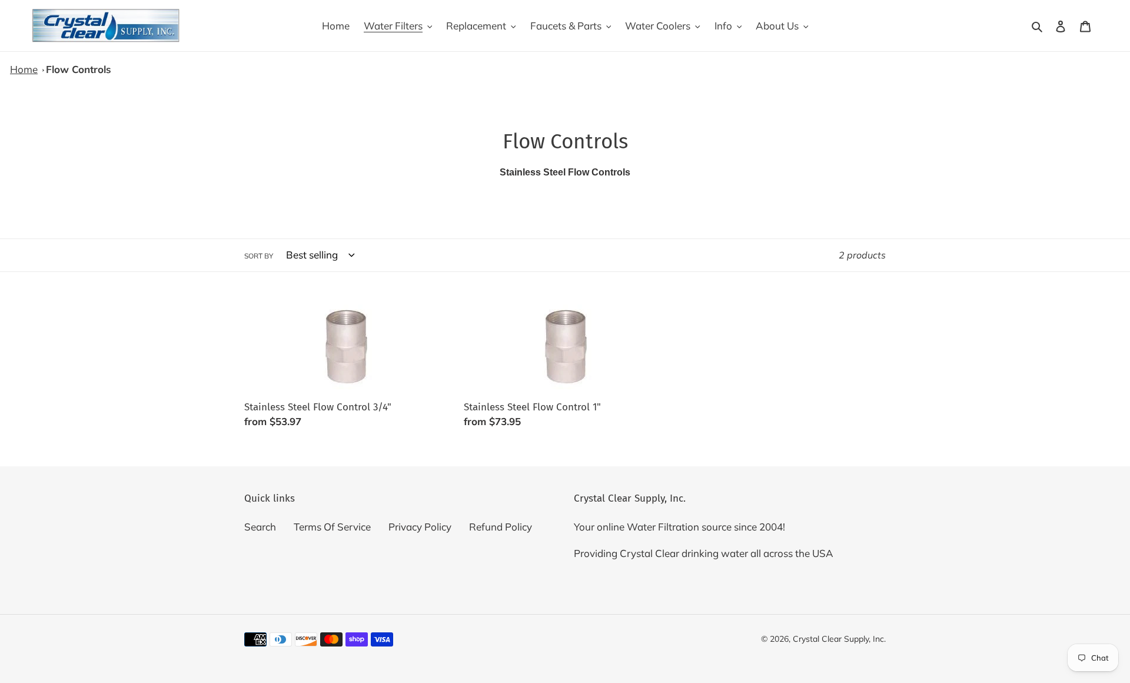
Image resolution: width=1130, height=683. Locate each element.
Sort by (258, 255)
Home (24, 69)
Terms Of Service (332, 526)
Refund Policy (500, 526)
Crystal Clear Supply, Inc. (839, 639)
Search (260, 526)
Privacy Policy (419, 526)
